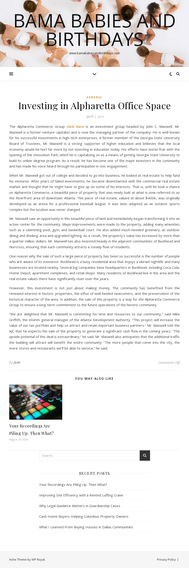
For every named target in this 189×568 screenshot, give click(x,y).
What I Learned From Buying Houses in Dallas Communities (86, 527)
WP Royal (38, 559)
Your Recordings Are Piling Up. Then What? (73, 484)
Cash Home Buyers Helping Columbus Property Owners (83, 516)
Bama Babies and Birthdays (94, 29)
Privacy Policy (166, 559)
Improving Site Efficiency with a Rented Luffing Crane (81, 495)
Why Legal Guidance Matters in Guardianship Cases (79, 505)
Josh (17, 362)
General (94, 97)
